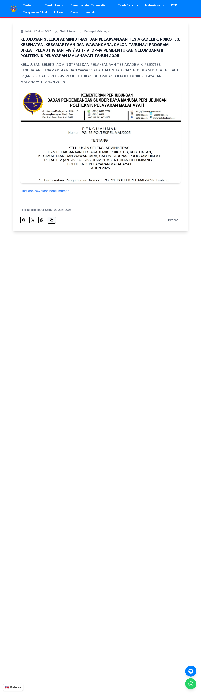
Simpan (173, 220)
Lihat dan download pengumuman (44, 191)
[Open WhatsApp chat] (190, 671)
